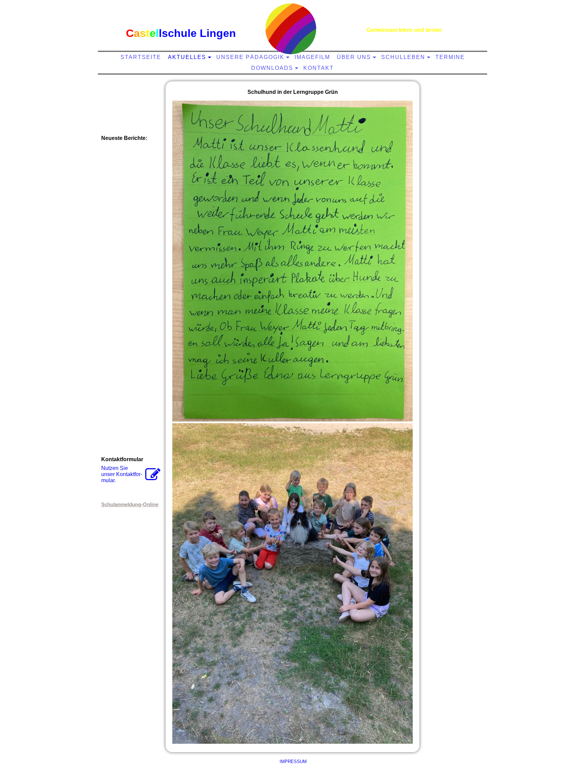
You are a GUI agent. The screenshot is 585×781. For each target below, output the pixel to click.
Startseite (141, 57)
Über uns (354, 57)
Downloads (272, 68)
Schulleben (403, 57)
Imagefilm (312, 57)
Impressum (292, 761)
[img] (290, 28)
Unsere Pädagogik (250, 57)
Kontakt (318, 68)
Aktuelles (187, 57)
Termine (450, 57)
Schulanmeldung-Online (129, 504)
